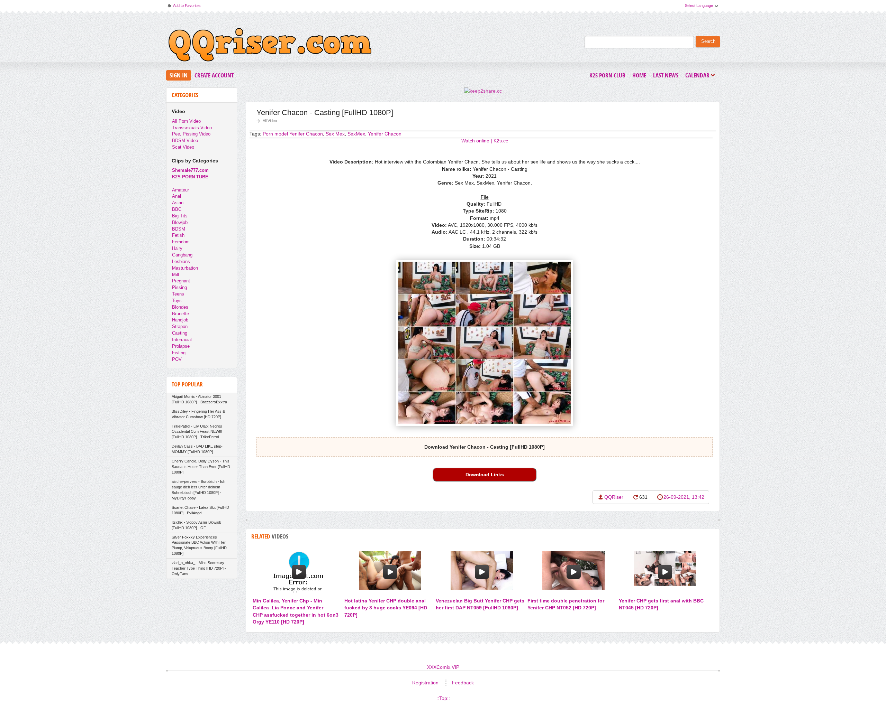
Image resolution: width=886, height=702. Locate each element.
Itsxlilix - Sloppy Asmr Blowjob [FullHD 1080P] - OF (196, 525)
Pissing (179, 287)
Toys (177, 300)
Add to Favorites (184, 7)
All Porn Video (186, 121)
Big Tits (180, 215)
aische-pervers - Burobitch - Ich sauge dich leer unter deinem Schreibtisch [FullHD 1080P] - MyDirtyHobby (198, 489)
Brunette (180, 313)
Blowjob (180, 222)
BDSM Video (185, 140)
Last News (665, 75)
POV (177, 359)
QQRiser (613, 497)
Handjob (180, 319)
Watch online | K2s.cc (484, 140)
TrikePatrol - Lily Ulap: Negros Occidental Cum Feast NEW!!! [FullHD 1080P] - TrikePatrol (197, 431)
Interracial (182, 339)
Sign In (179, 75)
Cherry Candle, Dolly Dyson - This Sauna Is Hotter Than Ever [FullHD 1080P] (201, 466)
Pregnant (181, 280)
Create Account (214, 75)
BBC (176, 209)
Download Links (484, 474)
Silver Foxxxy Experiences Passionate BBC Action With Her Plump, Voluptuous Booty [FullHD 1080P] (199, 545)
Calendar (699, 76)
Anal (176, 196)
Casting (179, 333)
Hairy (177, 248)
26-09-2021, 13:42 (683, 497)
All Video (270, 121)
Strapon (180, 326)
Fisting (179, 352)
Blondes (180, 307)
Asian (177, 202)
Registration (425, 682)
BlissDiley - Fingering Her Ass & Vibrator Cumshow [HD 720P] (198, 414)
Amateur (180, 190)
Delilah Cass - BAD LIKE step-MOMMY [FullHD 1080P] (197, 449)
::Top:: (443, 698)
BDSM (178, 229)
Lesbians (181, 261)
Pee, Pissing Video (191, 134)
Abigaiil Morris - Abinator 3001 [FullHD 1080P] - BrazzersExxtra (199, 399)
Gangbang (182, 255)
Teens (178, 294)
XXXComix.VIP (443, 667)
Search (708, 41)
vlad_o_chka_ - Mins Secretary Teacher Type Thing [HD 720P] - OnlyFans (199, 568)
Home (639, 75)
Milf (175, 274)
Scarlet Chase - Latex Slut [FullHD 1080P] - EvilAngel (200, 510)
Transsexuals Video (192, 127)
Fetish (178, 235)
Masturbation (185, 268)
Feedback (463, 682)
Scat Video (183, 147)
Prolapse (181, 346)
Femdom (181, 241)
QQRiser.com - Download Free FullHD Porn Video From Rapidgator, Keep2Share (270, 46)
